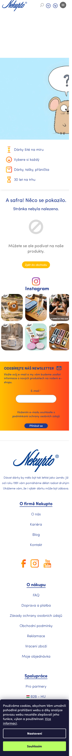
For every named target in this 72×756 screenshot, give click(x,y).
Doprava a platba (36, 605)
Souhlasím (34, 746)
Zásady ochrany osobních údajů (36, 615)
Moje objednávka (36, 656)
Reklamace (36, 635)
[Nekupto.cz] (36, 461)
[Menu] (63, 5)
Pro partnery (36, 686)
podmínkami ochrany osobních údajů (36, 416)
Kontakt (36, 544)
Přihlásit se (36, 426)
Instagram (37, 288)
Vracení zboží (36, 646)
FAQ (36, 595)
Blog (36, 534)
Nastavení (34, 733)
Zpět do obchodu (36, 265)
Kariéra (36, 524)
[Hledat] (42, 5)
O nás (36, 514)
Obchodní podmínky (36, 625)
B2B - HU (38, 696)
